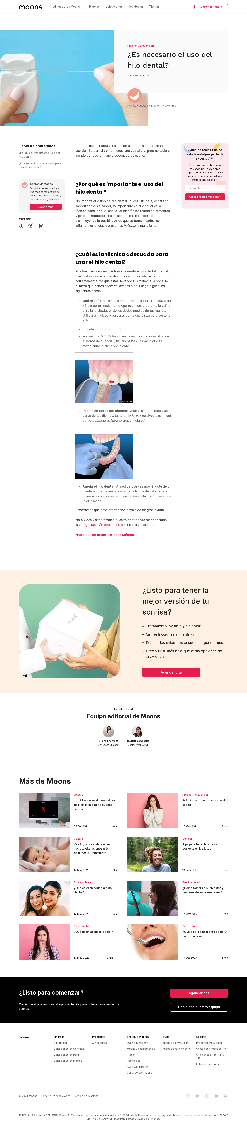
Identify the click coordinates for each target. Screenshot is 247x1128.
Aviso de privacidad (87, 1095)
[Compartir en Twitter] (30, 225)
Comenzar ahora (211, 6)
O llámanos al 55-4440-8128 (210, 1056)
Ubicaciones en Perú (66, 1054)
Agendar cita (171, 672)
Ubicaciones (113, 6)
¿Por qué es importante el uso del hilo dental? (39, 154)
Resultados (133, 1060)
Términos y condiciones (55, 1095)
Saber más (46, 207)
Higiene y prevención (140, 45)
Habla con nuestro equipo (199, 1007)
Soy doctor (135, 6)
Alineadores (99, 1042)
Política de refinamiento (176, 1048)
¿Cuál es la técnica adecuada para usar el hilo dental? (40, 165)
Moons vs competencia (141, 1048)
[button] (31, 6)
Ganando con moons (139, 1072)
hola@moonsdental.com (210, 1064)
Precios (94, 6)
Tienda (154, 6)
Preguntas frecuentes (209, 1042)
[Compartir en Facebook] (21, 225)
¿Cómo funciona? (137, 1042)
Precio (131, 1054)
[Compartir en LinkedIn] (40, 225)
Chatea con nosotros (209, 1048)
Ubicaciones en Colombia (69, 1048)
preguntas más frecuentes (100, 525)
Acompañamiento (137, 1066)
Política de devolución (175, 1042)
